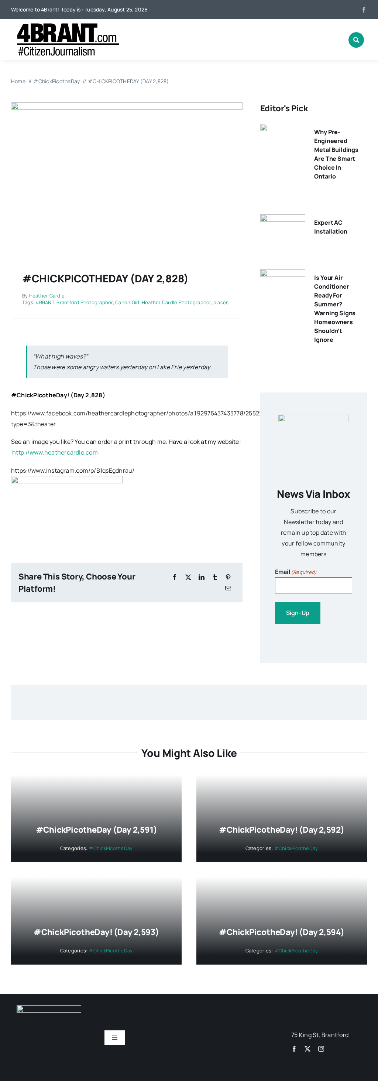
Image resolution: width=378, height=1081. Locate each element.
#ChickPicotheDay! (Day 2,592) (281, 829)
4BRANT (45, 302)
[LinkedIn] (201, 577)
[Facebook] (174, 577)
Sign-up (298, 613)
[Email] (228, 588)
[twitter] (307, 1049)
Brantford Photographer (84, 302)
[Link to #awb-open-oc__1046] (356, 40)
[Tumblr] (214, 577)
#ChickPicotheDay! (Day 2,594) (281, 932)
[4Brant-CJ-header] (66, 26)
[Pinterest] (228, 577)
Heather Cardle (47, 295)
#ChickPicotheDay (39, 395)
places (220, 302)
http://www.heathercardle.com (55, 452)
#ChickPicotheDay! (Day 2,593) (96, 932)
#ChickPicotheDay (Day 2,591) (96, 829)
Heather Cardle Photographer (176, 302)
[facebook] (364, 10)
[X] (188, 577)
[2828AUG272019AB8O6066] (127, 105)
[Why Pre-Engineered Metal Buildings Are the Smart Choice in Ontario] (282, 129)
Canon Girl (127, 302)
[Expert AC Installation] (282, 219)
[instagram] (321, 1049)
